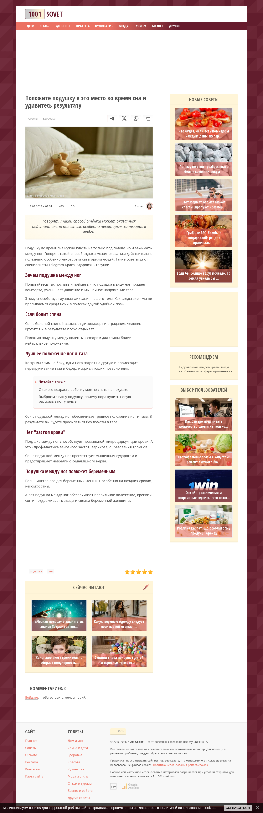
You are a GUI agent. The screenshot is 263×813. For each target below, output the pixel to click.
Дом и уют (75, 741)
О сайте (31, 755)
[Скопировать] (148, 118)
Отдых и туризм (80, 783)
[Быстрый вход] (232, 14)
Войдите (31, 697)
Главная (31, 741)
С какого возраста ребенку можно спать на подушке (83, 389)
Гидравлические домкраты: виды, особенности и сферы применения (205, 369)
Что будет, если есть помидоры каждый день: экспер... (203, 134)
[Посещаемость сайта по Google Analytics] (130, 786)
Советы (30, 748)
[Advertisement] (131, 61)
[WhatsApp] (136, 118)
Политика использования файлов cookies (180, 765)
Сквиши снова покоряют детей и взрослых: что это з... (119, 660)
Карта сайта (34, 776)
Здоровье (75, 755)
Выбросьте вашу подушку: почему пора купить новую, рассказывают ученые (85, 399)
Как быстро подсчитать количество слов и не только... (203, 424)
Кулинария (76, 769)
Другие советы (79, 798)
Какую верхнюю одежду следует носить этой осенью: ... (119, 624)
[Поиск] (220, 14)
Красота (74, 762)
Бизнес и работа (80, 791)
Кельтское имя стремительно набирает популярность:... (59, 660)
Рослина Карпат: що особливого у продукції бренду (203, 531)
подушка (36, 571)
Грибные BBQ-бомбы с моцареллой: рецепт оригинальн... (203, 237)
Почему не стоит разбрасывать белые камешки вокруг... (203, 169)
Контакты (32, 769)
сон (50, 571)
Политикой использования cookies (187, 808)
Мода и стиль (78, 776)
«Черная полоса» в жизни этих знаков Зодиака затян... (59, 624)
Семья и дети (78, 748)
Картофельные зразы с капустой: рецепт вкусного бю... (204, 460)
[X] (124, 118)
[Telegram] (112, 118)
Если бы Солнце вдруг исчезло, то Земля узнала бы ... (203, 276)
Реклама (31, 762)
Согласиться (238, 808)
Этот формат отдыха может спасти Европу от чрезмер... (204, 205)
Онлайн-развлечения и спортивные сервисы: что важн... (204, 495)
